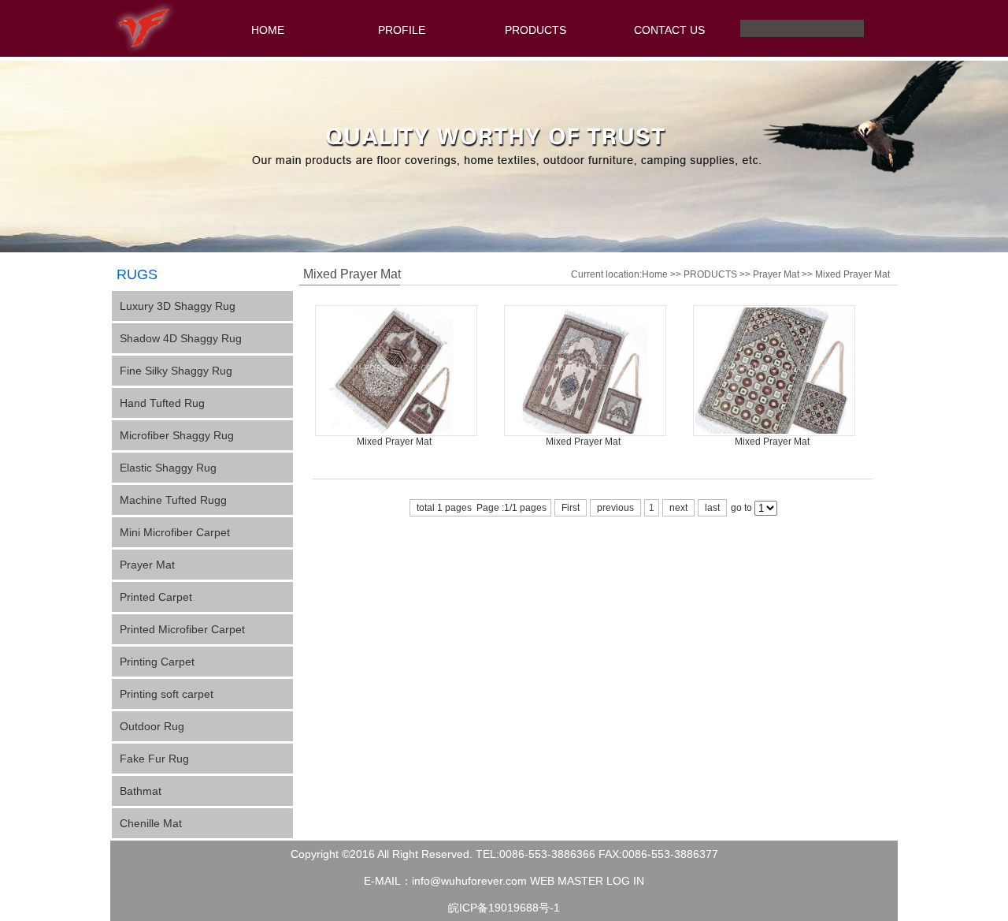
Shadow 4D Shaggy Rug (181, 338)
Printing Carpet (157, 661)
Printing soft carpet (166, 694)
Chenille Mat (151, 823)
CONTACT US (669, 30)
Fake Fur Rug (154, 758)
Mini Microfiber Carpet (175, 532)
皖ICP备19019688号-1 (504, 907)
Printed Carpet (156, 597)
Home (655, 274)
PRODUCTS (535, 30)
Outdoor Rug (152, 726)
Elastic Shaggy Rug (168, 467)
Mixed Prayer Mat (852, 274)
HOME (267, 30)
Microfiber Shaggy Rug (177, 435)
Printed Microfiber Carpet (182, 629)
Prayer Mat (147, 564)
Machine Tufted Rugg (173, 500)
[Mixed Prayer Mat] (396, 432)
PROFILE (401, 30)
